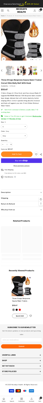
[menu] (2, 10)
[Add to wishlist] (36, 154)
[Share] (40, 154)
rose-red (19, 309)
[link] (11, 255)
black (16, 309)
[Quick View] (30, 277)
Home (2, 16)
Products (9, 16)
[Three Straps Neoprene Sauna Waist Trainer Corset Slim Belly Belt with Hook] (22, 286)
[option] (21, 40)
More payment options (22, 166)
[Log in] (35, 10)
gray (13, 309)
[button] (36, 59)
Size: (3, 122)
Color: (5, 131)
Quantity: (4, 140)
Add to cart (17, 154)
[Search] (8, 10)
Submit (21, 346)
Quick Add (20, 316)
